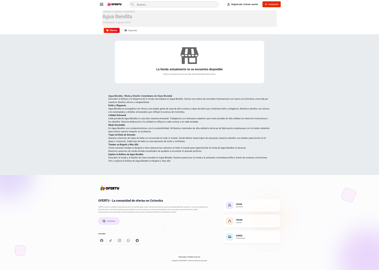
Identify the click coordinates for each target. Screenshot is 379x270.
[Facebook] (101, 240)
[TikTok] (110, 240)
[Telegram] (137, 240)
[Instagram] (119, 240)
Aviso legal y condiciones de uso (189, 257)
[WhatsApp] (128, 240)
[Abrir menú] (101, 4)
